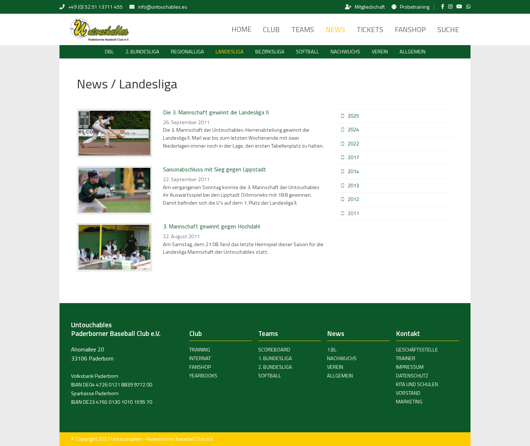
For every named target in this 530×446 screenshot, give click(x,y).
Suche (448, 29)
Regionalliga (187, 52)
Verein (380, 52)
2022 (353, 144)
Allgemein (412, 52)
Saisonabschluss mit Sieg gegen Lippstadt (214, 169)
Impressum (410, 367)
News (335, 29)
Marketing (409, 402)
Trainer (405, 358)
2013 (353, 185)
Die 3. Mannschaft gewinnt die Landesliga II (216, 112)
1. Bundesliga (275, 358)
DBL (109, 52)
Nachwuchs (345, 52)
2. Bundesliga (142, 52)
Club (271, 29)
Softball (307, 52)
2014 (353, 171)
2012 (353, 199)
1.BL (332, 350)
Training (199, 350)
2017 (353, 157)
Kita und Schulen (417, 384)
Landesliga (230, 52)
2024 (353, 130)
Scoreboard (274, 350)
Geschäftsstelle (417, 350)
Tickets (370, 29)
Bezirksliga (269, 52)
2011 (353, 213)
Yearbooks (203, 376)
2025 (353, 116)
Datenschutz (412, 376)
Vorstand (408, 393)
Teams (302, 29)
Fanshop (410, 29)
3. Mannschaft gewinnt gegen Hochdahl (211, 226)
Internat (200, 358)
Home (241, 29)
